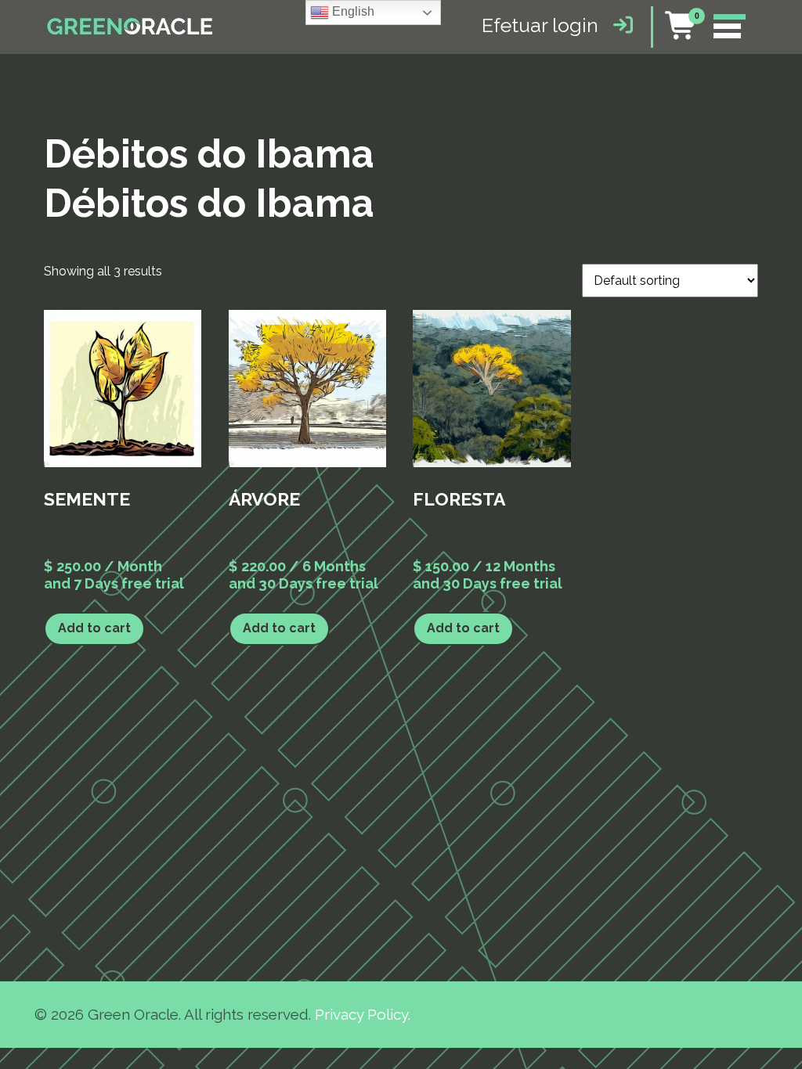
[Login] (619, 25)
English (351, 11)
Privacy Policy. (362, 1014)
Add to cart (94, 628)
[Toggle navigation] (728, 27)
